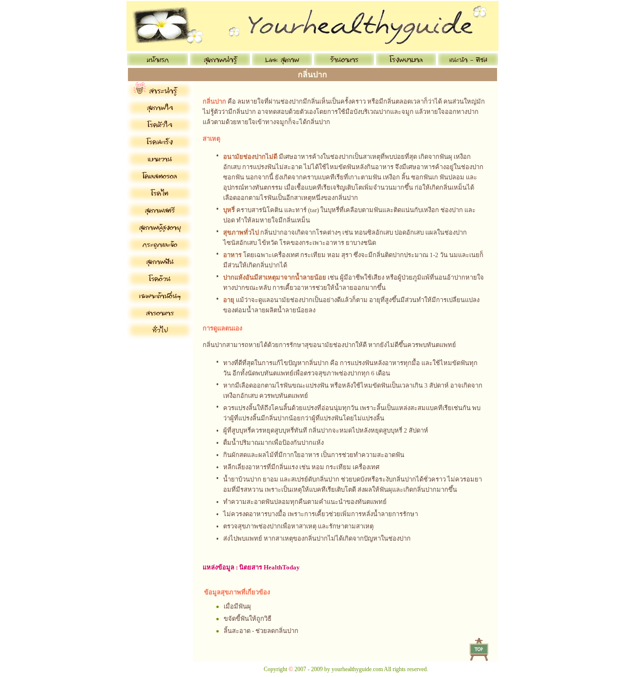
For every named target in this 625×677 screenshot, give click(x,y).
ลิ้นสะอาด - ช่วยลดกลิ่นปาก (261, 630)
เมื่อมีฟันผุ (237, 606)
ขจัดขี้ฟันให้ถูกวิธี (247, 618)
